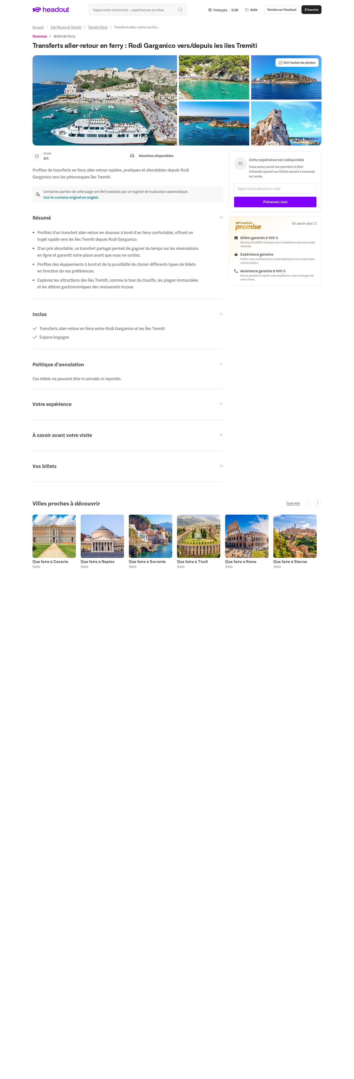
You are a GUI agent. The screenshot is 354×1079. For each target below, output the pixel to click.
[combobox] (138, 9)
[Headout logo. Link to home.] (51, 10)
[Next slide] (317, 503)
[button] (105, 100)
